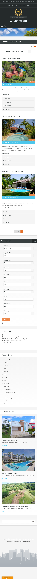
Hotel (5, 374)
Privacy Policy (26, 541)
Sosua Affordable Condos (9, 473)
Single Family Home (10, 398)
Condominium (8, 395)
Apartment (7, 389)
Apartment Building (10, 392)
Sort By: (8, 51)
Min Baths (6, 274)
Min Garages (7, 311)
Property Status (8, 253)
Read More (24, 442)
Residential (6, 386)
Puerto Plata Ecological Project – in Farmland (15, 506)
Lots (5, 380)
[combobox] (21, 51)
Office (6, 362)
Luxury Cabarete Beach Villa (11, 58)
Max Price (6, 289)
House (5, 377)
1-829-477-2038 (20, 21)
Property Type (7, 260)
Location (6, 245)
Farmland (6, 371)
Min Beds (6, 267)
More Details (6, 94)
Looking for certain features (10, 323)
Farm (5, 368)
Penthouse (6, 383)
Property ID (7, 303)
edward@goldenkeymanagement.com (23, 2)
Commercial (7, 360)
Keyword (6, 296)
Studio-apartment (8, 404)
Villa (6, 401)
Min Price (6, 282)
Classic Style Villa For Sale (11, 116)
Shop (6, 365)
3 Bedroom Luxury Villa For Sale (12, 171)
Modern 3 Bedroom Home (9, 440)
